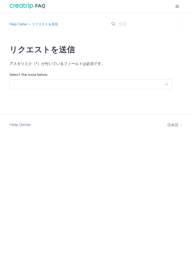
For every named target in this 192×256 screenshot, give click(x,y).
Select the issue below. (29, 74)
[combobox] (91, 84)
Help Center (18, 24)
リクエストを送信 (45, 24)
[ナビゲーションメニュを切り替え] (177, 6)
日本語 (173, 125)
